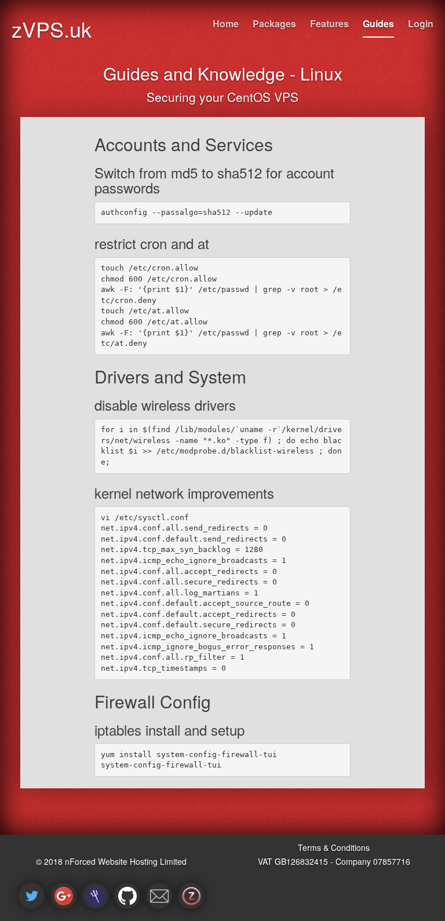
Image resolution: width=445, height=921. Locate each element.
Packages (274, 23)
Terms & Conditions (334, 847)
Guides (378, 23)
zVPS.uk (52, 28)
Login (420, 23)
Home (226, 23)
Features (329, 23)
